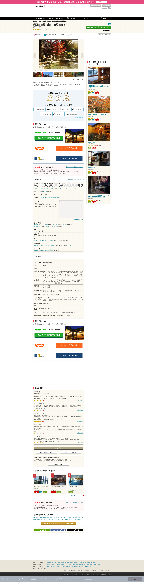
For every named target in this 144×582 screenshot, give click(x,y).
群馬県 (67, 562)
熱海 (57, 517)
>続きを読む (80, 400)
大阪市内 (76, 566)
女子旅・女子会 (49, 250)
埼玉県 (54, 562)
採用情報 (109, 575)
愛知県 (88, 562)
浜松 (63, 519)
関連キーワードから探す (39, 568)
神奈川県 (49, 562)
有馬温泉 (58, 564)
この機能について (79, 117)
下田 (82, 517)
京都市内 (81, 566)
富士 (48, 517)
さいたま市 (62, 566)
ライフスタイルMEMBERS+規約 (99, 575)
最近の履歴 (106, 5)
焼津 (70, 519)
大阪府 (76, 562)
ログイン (104, 8)
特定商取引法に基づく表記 (80, 575)
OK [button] (135, 579)
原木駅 (56, 226)
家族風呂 (53, 245)
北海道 (80, 562)
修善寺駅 (36, 224)
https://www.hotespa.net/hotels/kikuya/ (50, 197)
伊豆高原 (68, 517)
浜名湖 (66, 519)
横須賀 (55, 566)
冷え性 (35, 235)
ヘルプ (101, 570)
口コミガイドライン (93, 570)
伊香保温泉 (75, 564)
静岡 (34, 517)
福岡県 (93, 562)
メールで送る (42, 530)
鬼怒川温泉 (97, 564)
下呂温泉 (68, 564)
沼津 (51, 517)
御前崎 (78, 519)
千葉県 (58, 562)
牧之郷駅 (55, 224)
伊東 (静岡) (62, 517)
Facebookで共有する (58, 530)
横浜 (48, 566)
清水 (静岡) (39, 517)
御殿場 (44, 517)
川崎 (51, 566)
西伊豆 (59, 519)
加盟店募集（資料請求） (70, 570)
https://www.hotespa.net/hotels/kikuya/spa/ (44, 70)
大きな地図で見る (78, 219)
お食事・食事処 (49, 240)
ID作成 (109, 8)
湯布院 (91, 564)
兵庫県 (62, 562)
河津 (79, 517)
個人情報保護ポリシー (67, 575)
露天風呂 (36, 245)
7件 (46, 29)
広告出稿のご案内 (82, 570)
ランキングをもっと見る (77, 495)
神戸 (91, 566)
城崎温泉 (63, 564)
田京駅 (65, 224)
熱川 (73, 517)
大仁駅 (46, 224)
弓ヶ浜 (34, 519)
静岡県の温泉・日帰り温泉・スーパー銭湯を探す (58, 523)
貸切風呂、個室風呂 (44, 245)
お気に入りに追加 (105, 34)
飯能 (67, 566)
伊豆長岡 (48, 519)
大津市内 (87, 566)
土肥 (55, 519)
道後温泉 (81, 564)
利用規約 (89, 575)
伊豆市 (45, 191)
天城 (52, 519)
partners (33, 579)
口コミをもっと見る (46, 452)
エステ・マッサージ (39, 240)
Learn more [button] (88, 579)
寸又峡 (74, 519)
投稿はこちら (58, 464)
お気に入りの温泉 (95, 5)
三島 (54, 517)
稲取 (76, 517)
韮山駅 (47, 226)
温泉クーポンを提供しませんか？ (74, 167)
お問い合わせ (108, 570)
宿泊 (71, 245)
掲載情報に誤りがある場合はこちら (76, 179)
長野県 (84, 562)
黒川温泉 (86, 564)
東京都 (71, 562)
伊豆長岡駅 (37, 226)
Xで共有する (75, 530)
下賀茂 (38, 519)
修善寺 (43, 519)
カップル (36, 250)
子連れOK (41, 250)
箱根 (53, 564)
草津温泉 (49, 564)
